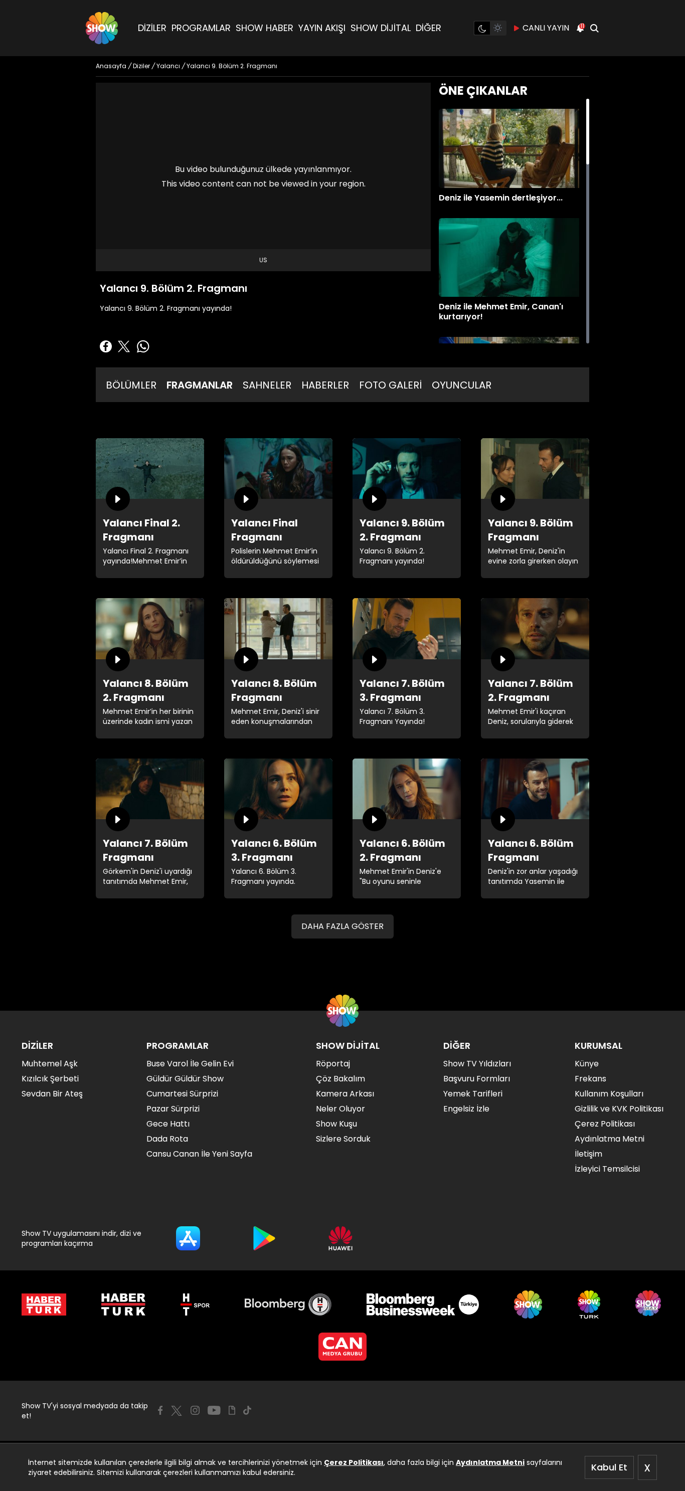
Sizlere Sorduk (343, 1139)
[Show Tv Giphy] (232, 1410)
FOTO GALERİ (390, 385)
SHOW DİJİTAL (381, 28)
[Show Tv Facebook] (160, 1410)
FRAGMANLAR (199, 385)
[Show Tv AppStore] (188, 1238)
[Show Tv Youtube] (214, 1410)
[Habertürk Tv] (123, 1304)
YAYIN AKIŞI (322, 28)
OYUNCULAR (461, 385)
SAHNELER (267, 385)
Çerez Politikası (354, 1462)
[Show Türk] (589, 1304)
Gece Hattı (168, 1124)
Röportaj (333, 1063)
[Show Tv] (102, 28)
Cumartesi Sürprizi (182, 1093)
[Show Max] (649, 1304)
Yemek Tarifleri (472, 1093)
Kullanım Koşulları (609, 1093)
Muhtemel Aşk (50, 1063)
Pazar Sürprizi (173, 1108)
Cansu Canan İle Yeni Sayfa (199, 1154)
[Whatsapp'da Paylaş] (143, 346)
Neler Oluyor (340, 1108)
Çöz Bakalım (340, 1078)
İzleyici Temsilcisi (607, 1169)
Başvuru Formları (476, 1078)
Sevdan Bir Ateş (52, 1093)
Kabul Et (609, 1467)
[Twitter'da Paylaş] (124, 346)
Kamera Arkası (345, 1093)
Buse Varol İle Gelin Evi (190, 1063)
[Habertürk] (44, 1304)
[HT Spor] (195, 1304)
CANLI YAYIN (546, 28)
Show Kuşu (336, 1124)
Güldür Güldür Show (185, 1078)
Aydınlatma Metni (490, 1462)
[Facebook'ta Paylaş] (106, 346)
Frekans (590, 1078)
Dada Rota (167, 1139)
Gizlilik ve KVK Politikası (619, 1108)
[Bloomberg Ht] (288, 1304)
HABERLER (325, 385)
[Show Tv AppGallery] (340, 1238)
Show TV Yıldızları (477, 1063)
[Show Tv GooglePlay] (264, 1238)
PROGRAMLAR (201, 28)
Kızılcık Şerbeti (50, 1078)
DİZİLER (152, 28)
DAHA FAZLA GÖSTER (342, 926)
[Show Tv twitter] (176, 1411)
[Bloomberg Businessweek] (422, 1304)
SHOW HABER (264, 28)
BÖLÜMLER (131, 385)
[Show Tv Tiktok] (247, 1410)
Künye (587, 1063)
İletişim (588, 1154)
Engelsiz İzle (466, 1108)
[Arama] (594, 28)
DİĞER (428, 28)
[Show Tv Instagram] (195, 1410)
